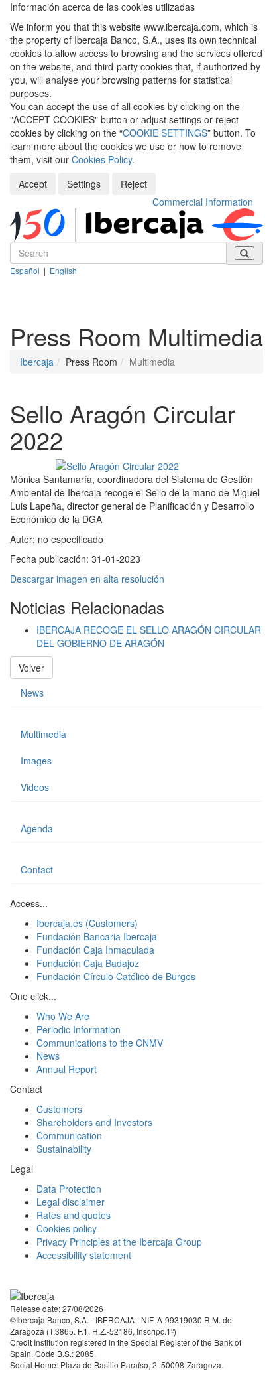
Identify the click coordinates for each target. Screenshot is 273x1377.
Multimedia (43, 734)
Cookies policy (66, 1228)
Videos (35, 787)
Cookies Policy (102, 159)
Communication (69, 1135)
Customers (59, 1109)
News (32, 692)
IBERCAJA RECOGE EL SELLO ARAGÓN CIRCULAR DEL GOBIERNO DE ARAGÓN (148, 636)
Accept (33, 183)
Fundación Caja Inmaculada (95, 949)
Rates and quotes (73, 1215)
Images (36, 760)
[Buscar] (244, 253)
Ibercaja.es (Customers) (87, 923)
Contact (37, 869)
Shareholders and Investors (94, 1122)
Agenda (37, 828)
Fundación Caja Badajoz (87, 963)
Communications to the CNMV (99, 1042)
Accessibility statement (83, 1255)
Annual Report (66, 1069)
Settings (84, 183)
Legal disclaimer (70, 1201)
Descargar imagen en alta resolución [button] (87, 578)
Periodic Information (78, 1029)
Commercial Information (202, 201)
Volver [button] (31, 667)
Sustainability (63, 1148)
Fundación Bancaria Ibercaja (96, 936)
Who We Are (62, 1016)
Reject (134, 183)
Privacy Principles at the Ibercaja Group (119, 1241)
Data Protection (68, 1188)
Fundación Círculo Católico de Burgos (115, 976)
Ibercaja (37, 361)
